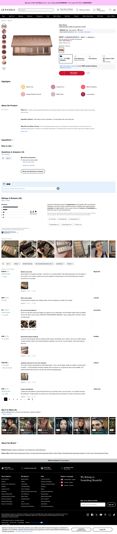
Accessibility (44, 504)
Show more (24, 131)
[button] (85, 37)
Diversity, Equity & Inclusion (8, 496)
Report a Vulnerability (6, 504)
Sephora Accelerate (6, 499)
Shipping (43, 486)
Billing (42, 489)
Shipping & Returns (65, 68)
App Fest (11, 16)
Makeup (20, 16)
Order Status (24, 484)
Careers (3, 481)
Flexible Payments (45, 501)
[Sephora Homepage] (8, 9)
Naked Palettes (58, 453)
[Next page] (32, 399)
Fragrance (40, 16)
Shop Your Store (25, 504)
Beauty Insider (24, 479)
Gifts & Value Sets (88, 16)
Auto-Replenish (25, 494)
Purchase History (25, 486)
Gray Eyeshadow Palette (101, 453)
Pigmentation (87, 32)
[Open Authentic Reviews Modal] (17, 232)
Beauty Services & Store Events (29, 491)
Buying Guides (44, 494)
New (3, 16)
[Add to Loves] (88, 73)
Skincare (29, 16)
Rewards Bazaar (25, 499)
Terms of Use (13, 522)
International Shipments (47, 491)
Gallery (23, 481)
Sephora (14, 450)
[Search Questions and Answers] (3, 158)
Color (76, 32)
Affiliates (3, 486)
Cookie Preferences (35, 522)
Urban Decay (63, 25)
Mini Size (67, 16)
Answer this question (29, 165)
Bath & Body (57, 16)
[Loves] (110, 10)
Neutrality (80, 32)
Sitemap (27, 522)
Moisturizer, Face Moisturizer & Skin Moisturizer (32, 450)
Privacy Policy (4, 522)
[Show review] (10, 249)
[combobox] (36, 9)
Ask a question (73, 30)
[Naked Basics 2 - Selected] (61, 50)
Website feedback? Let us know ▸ (58, 460)
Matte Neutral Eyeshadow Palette (20, 453)
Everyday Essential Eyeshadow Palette (42, 453)
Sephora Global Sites (6, 494)
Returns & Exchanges (46, 481)
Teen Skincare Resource (47, 506)
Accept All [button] (102, 529)
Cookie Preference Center (24, 531)
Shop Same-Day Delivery (27, 506)
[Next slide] (51, 45)
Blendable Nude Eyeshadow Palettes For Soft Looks (78, 453)
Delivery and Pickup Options (48, 484)
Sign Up (111, 504)
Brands (76, 16)
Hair (48, 16)
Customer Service (45, 479)
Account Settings (25, 489)
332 (29, 399)
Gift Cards (100, 16)
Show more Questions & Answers (32, 171)
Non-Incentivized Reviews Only (43, 263)
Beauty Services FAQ (46, 496)
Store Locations (45, 499)
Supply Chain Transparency (8, 484)
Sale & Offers (111, 16)
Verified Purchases (27, 263)
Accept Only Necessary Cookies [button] (81, 529)
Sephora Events (5, 489)
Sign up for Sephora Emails (89, 500)
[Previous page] (2, 399)
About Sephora (5, 479)
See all (4, 68)
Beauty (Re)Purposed (6, 501)
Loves (22, 501)
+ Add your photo (6, 414)
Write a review (5, 200)
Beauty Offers (24, 496)
